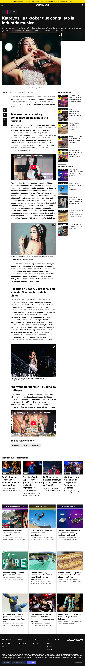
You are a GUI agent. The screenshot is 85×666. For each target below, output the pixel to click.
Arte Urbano (63, 224)
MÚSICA (12, 12)
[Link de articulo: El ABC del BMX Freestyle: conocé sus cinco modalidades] (70, 188)
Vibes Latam (6, 643)
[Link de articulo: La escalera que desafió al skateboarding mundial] (70, 128)
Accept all (31, 662)
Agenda (35, 643)
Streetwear (63, 197)
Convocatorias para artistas (65, 1)
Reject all (6, 662)
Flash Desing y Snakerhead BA (35, 1)
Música (63, 95)
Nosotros (49, 643)
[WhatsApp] (5, 120)
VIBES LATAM (63, 136)
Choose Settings (19, 662)
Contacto (49, 646)
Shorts (4, 647)
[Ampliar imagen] (60, 34)
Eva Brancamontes (18, 1)
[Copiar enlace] (5, 110)
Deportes (63, 109)
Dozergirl (50, 1)
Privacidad (49, 649)
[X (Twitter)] (5, 115)
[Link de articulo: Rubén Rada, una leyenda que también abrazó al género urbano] (11, 476)
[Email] (5, 124)
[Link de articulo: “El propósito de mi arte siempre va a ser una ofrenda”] (70, 229)
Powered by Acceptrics (79, 662)
